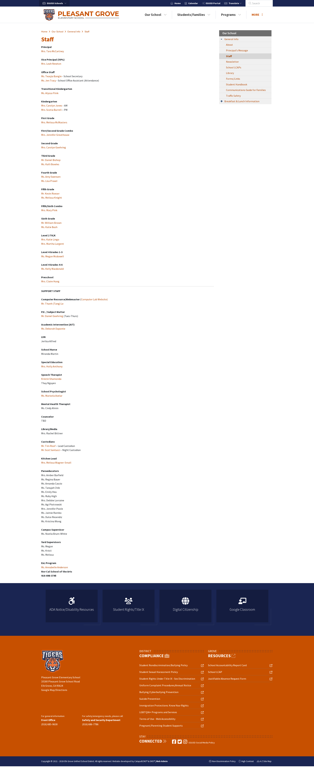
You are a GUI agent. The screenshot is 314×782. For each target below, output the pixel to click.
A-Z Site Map (264, 762)
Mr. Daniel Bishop (51, 160)
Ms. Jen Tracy (48, 80)
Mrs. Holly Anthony (51, 366)
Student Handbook (236, 84)
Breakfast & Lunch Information (241, 101)
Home (177, 3)
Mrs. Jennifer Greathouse (55, 134)
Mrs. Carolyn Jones (51, 105)
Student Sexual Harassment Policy (158, 672)
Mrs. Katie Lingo (50, 239)
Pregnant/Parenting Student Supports (161, 725)
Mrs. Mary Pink (49, 210)
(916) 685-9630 (49, 724)
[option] (71, 607)
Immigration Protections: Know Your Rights (164, 705)
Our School (153, 14)
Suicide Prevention (149, 698)
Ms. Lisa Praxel (49, 181)
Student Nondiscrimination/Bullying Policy (163, 665)
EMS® (152, 761)
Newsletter (232, 61)
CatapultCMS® (140, 761)
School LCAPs (233, 67)
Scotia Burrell (54, 109)
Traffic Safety (233, 95)
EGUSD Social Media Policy (202, 742)
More (255, 15)
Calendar (193, 3)
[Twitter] (180, 742)
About (229, 44)
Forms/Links (233, 78)
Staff (87, 31)
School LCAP (215, 672)
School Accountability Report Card (227, 665)
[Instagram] (185, 742)
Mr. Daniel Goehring (52, 316)
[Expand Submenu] (221, 38)
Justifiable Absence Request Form (227, 678)
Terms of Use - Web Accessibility (157, 718)
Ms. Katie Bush (49, 227)
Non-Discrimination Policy (222, 762)
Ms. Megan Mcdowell (52, 256)
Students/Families (191, 14)
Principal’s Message (237, 50)
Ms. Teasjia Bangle (51, 76)
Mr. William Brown (51, 222)
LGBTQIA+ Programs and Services (158, 712)
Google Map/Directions (54, 690)
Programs (228, 14)
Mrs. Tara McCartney (52, 51)
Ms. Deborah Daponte (53, 328)
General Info (73, 31)
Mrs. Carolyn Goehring (53, 147)
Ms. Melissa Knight (51, 197)
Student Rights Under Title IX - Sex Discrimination (167, 678)
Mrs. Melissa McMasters (54, 122)
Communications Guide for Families (246, 90)
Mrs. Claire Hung (50, 281)
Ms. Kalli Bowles (50, 164)
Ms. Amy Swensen (51, 176)
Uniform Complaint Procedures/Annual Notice (165, 685)
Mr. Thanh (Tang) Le (52, 303)
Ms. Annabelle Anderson (54, 567)
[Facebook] (174, 742)
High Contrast (247, 761)
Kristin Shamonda (51, 378)
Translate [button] (234, 3)
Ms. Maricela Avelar (51, 395)
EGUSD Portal (213, 3)
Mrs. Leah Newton (51, 63)
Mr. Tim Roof (48, 446)
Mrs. (43, 109)
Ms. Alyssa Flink (49, 93)
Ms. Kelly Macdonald (52, 268)
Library (230, 73)
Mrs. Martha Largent (52, 243)
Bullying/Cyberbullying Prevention (158, 692)
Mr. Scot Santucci (50, 450)
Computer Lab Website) (94, 299)
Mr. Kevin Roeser (50, 193)
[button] (57, 3)
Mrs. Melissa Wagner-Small (56, 462)
